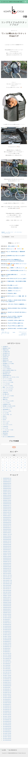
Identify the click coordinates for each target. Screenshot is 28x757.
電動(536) (5, 399)
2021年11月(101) (7, 575)
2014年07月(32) (7, 723)
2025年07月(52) (7, 500)
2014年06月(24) (7, 724)
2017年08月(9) (7, 660)
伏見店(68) (5, 358)
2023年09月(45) (7, 537)
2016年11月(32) (7, 675)
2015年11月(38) (7, 696)
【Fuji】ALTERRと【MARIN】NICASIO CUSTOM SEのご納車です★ (12, 317)
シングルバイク (9, 232)
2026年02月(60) (7, 488)
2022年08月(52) (7, 559)
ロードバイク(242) (7, 378)
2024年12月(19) (7, 512)
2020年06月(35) (7, 604)
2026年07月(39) (7, 480)
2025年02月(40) (7, 509)
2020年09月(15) (7, 599)
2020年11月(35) (7, 595)
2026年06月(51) (7, 481)
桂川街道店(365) (7, 372)
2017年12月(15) (7, 653)
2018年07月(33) (7, 643)
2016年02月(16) (7, 690)
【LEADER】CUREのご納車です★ (15, 320)
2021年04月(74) (7, 587)
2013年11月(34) (7, 736)
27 (25, 467)
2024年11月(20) (7, 514)
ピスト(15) (5, 428)
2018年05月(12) (7, 646)
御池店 (3, 232)
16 (10, 464)
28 (2, 470)
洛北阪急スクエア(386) (8, 363)
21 (2, 467)
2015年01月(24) (7, 713)
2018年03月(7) (7, 650)
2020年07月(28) (7, 602)
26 (21, 467)
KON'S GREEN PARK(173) (9, 370)
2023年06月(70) (7, 542)
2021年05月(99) (7, 585)
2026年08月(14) (7, 478)
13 (25, 462)
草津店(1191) (6, 365)
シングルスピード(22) (8, 429)
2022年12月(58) (7, 553)
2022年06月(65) (7, 563)
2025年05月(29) (7, 503)
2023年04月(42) (7, 546)
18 (17, 464)
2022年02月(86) (7, 570)
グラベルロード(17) (7, 424)
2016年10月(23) (7, 677)
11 (17, 462)
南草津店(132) (6, 373)
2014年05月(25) (7, 726)
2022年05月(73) (7, 565)
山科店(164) (6, 356)
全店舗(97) (5, 346)
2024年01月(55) (7, 531)
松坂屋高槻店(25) (7, 375)
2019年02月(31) (7, 631)
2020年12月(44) (7, 594)
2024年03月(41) (7, 527)
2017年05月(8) (7, 665)
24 (14, 467)
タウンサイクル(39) (7, 390)
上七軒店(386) (6, 367)
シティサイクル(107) (8, 389)
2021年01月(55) (7, 592)
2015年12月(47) (7, 694)
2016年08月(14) (7, 680)
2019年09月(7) (7, 619)
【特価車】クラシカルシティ (14, 290)
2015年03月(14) (7, 709)
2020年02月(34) (7, 611)
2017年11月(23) (7, 655)
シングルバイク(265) (8, 385)
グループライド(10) (7, 407)
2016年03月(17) (7, 689)
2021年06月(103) (7, 583)
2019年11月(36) (7, 616)
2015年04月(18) (7, 707)
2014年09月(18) (7, 719)
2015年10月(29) (7, 697)
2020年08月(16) (7, 600)
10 (14, 462)
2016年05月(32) (7, 685)
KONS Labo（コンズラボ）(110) (11, 377)
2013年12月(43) (7, 735)
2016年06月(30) (7, 684)
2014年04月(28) (7, 728)
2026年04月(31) (7, 485)
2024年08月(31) (7, 519)
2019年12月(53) (7, 614)
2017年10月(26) (7, 656)
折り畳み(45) (6, 394)
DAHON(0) (5, 433)
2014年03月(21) (7, 730)
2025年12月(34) (7, 491)
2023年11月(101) (7, 534)
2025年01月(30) (7, 510)
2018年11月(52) (7, 636)
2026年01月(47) (7, 490)
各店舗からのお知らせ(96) (9, 406)
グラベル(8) (5, 423)
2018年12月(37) (7, 634)
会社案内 (4, 750)
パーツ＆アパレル (6, 233)
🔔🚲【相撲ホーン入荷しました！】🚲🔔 (17, 267)
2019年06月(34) (7, 624)
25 (17, 467)
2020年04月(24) (7, 607)
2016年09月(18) (7, 678)
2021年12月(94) (7, 573)
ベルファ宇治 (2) (7, 414)
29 (6, 470)
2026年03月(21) (7, 486)
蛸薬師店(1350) (6, 348)
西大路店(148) (6, 355)
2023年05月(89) (7, 544)
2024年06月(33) (7, 522)
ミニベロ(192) (6, 384)
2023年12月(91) (7, 532)
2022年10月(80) (7, 556)
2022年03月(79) (7, 568)
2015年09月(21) (7, 699)
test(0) (4, 419)
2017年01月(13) (7, 672)
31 (14, 470)
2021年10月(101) (7, 576)
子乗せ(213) (6, 397)
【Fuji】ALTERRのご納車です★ (15, 323)
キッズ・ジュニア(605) (8, 395)
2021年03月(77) (7, 588)
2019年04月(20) (7, 628)
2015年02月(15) (7, 711)
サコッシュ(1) (6, 421)
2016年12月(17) (7, 673)
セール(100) (6, 412)
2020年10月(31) (7, 597)
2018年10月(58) (7, 638)
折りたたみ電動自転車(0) (9, 436)
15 (6, 464)
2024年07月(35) (7, 520)
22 (6, 467)
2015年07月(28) (7, 702)
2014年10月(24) (7, 718)
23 (10, 467)
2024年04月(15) (7, 526)
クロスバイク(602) (7, 380)
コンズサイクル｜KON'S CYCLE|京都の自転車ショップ (14, 1)
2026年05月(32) (7, 483)
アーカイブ (14, 475)
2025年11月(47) (7, 493)
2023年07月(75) (7, 541)
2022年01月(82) (7, 571)
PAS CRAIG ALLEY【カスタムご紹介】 (17, 278)
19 (21, 464)
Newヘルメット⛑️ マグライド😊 (15, 248)
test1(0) (5, 418)
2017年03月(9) (7, 668)
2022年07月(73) (7, 561)
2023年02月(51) (7, 549)
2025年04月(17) (7, 505)
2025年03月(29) (7, 507)
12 (21, 462)
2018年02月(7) (7, 651)
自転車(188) (6, 431)
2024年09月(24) (7, 517)
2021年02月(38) (7, 590)
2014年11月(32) (7, 716)
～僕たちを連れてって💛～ (13, 246)
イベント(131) (6, 402)
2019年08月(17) (7, 621)
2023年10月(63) (7, 536)
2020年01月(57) (7, 612)
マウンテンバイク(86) (8, 382)
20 (25, 464)
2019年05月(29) (7, 626)
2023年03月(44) (7, 548)
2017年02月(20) (7, 670)
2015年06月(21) (7, 704)
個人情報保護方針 (13, 750)
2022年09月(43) (7, 558)
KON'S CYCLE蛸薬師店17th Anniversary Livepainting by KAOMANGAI (12, 260)
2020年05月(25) (7, 605)
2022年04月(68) (7, 566)
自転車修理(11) (6, 409)
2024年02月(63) (7, 529)
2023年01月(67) (7, 551)
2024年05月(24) (7, 524)
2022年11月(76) (7, 554)
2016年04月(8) (7, 687)
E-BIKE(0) (5, 435)
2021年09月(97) (7, 578)
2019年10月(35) (7, 617)
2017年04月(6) (7, 667)
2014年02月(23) (7, 731)
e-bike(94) (5, 426)
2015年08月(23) (7, 701)
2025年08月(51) (7, 498)
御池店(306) (6, 360)
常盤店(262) (6, 350)
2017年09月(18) (7, 658)
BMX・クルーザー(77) (8, 387)
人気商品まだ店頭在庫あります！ (15, 288)
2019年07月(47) (7, 622)
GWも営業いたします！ (12, 285)
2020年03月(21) (7, 609)
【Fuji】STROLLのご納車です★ (15, 325)
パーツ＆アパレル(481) (8, 401)
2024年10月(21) (7, 515)
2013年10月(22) (7, 738)
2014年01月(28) (7, 733)
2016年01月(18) (7, 692)
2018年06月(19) (7, 645)
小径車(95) (5, 392)
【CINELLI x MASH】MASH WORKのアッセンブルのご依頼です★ (13, 300)
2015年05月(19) (7, 706)
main (14, 332)
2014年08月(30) (7, 721)
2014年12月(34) (7, 714)
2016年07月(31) (7, 682)
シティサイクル (18, 232)
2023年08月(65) (7, 539)
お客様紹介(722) (7, 404)
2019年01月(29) (7, 633)
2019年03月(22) (7, 629)
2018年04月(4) (7, 648)
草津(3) (4, 416)
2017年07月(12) (7, 662)
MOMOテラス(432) (7, 361)
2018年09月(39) (7, 639)
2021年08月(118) (7, 580)
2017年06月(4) (7, 663)
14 (2, 464)
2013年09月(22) (7, 740)
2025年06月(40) (7, 502)
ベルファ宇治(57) (7, 368)
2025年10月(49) (7, 495)
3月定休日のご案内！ (12, 293)
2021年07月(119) (7, 582)
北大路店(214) (6, 353)
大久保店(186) (6, 351)
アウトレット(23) (7, 411)
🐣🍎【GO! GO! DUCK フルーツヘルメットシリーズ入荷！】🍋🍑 (14, 264)
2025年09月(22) (7, 497)
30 (10, 470)
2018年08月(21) (7, 641)
